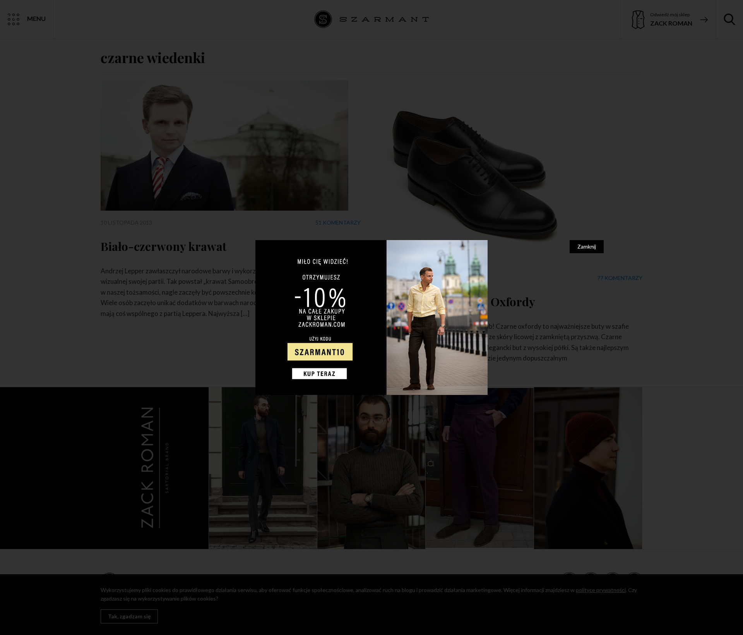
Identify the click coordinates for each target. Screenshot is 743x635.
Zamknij (586, 246)
